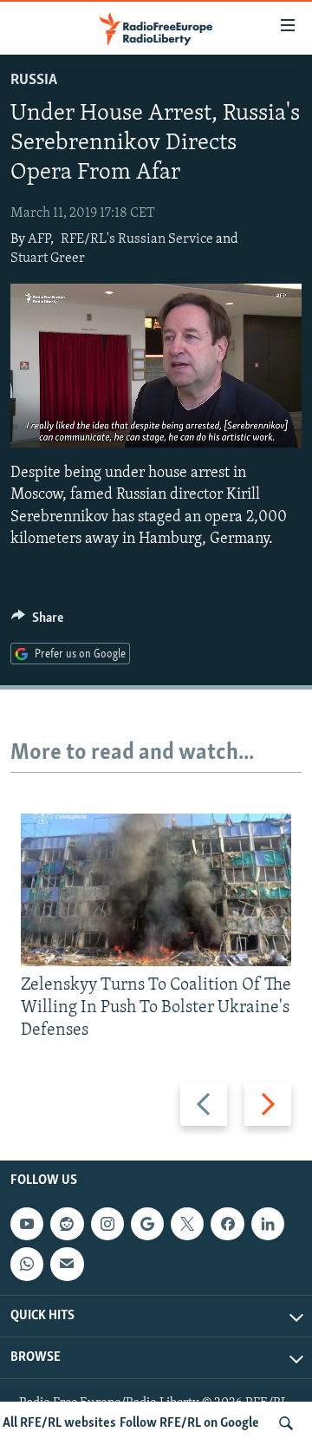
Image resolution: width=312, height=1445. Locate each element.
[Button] (37, 621)
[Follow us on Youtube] (26, 1223)
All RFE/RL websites (59, 1423)
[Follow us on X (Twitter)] (187, 1223)
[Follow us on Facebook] (227, 1223)
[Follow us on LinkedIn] (267, 1223)
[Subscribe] (66, 1263)
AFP (39, 239)
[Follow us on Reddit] (66, 1223)
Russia (33, 80)
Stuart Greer (47, 258)
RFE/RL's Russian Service (137, 239)
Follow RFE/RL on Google (189, 1423)
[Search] (286, 1423)
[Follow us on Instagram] (107, 1223)
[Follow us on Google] (147, 1223)
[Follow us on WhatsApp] (26, 1263)
